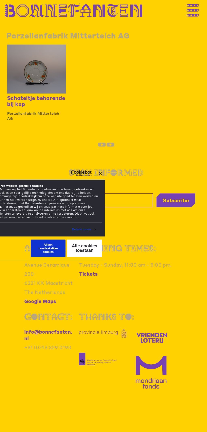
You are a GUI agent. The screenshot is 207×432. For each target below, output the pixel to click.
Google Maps (40, 301)
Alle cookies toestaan (84, 248)
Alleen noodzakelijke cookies (48, 248)
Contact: (48, 316)
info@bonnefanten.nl (48, 335)
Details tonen (81, 229)
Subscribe (176, 200)
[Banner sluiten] (100, 173)
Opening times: (117, 248)
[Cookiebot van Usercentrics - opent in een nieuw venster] (74, 173)
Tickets (88, 274)
